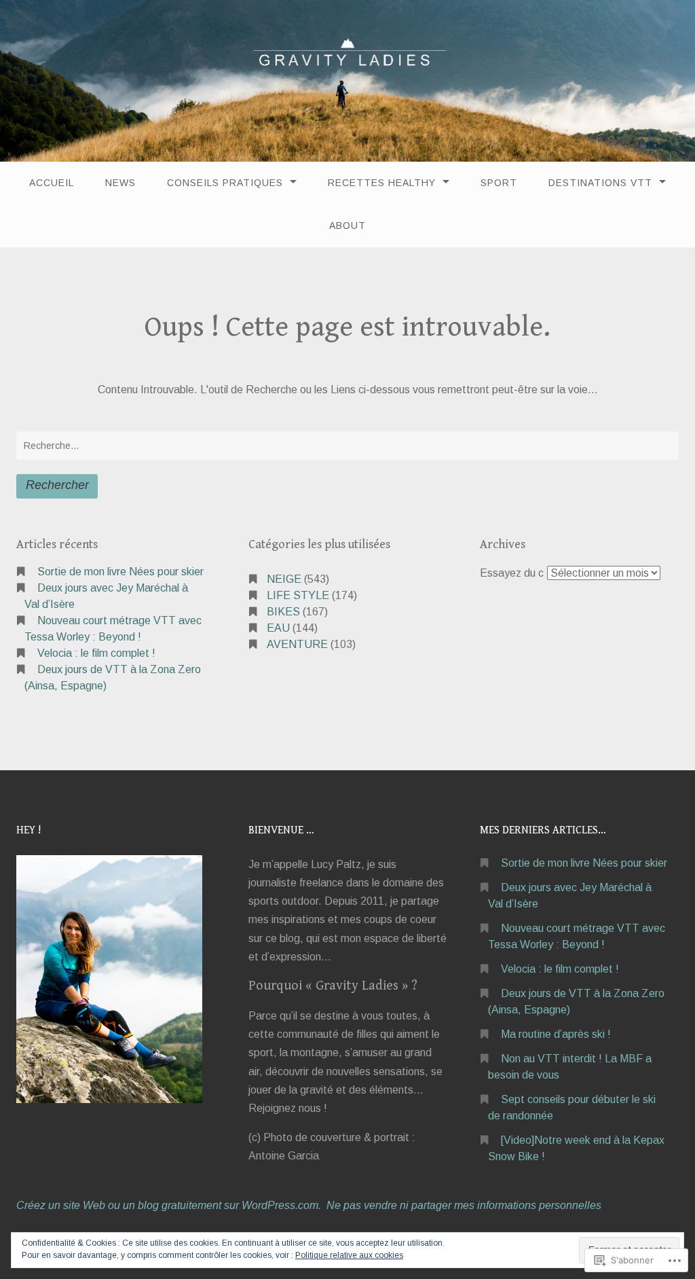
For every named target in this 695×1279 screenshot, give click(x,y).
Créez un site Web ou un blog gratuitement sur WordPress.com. (168, 1205)
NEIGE (284, 579)
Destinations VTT (600, 182)
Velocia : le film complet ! (96, 653)
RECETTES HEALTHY (382, 182)
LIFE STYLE (298, 595)
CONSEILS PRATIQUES (225, 182)
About (347, 225)
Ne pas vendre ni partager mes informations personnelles (463, 1205)
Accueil (51, 182)
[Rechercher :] (347, 445)
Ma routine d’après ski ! (556, 1034)
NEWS (120, 182)
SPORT (499, 182)
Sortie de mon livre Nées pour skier (120, 571)
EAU (278, 628)
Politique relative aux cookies (349, 1255)
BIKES (283, 611)
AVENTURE (297, 644)
